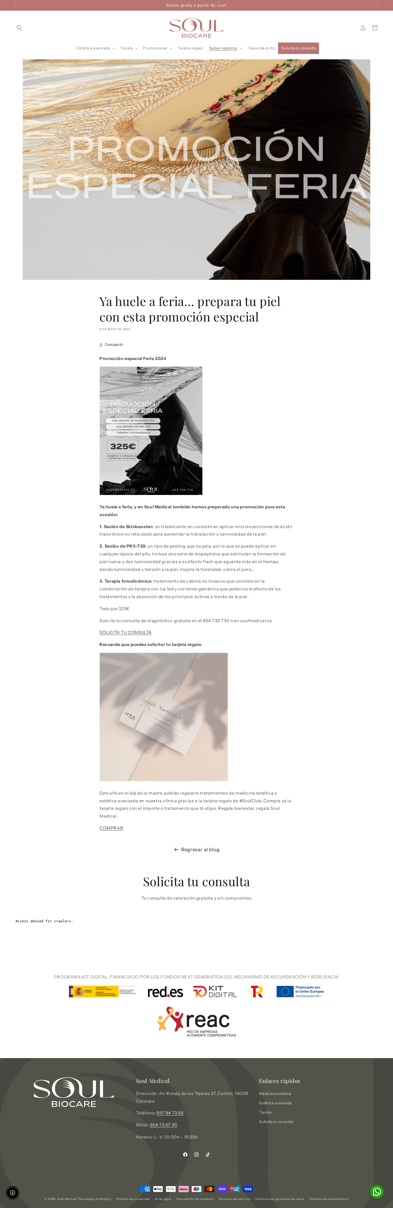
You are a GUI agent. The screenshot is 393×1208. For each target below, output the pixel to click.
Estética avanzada (275, 1103)
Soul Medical (67, 1199)
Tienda (265, 1112)
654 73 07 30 (163, 1125)
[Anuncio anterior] (15, 5)
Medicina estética (275, 1093)
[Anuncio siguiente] (378, 5)
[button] (19, 28)
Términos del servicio (234, 1199)
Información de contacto (194, 1199)
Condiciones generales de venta (279, 1199)
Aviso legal (163, 1199)
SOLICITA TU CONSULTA (125, 632)
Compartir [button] (114, 344)
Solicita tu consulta (276, 1121)
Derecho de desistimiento (329, 1199)
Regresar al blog (200, 850)
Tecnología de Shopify (95, 1199)
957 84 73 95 (170, 1113)
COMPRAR (111, 828)
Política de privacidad (133, 1199)
